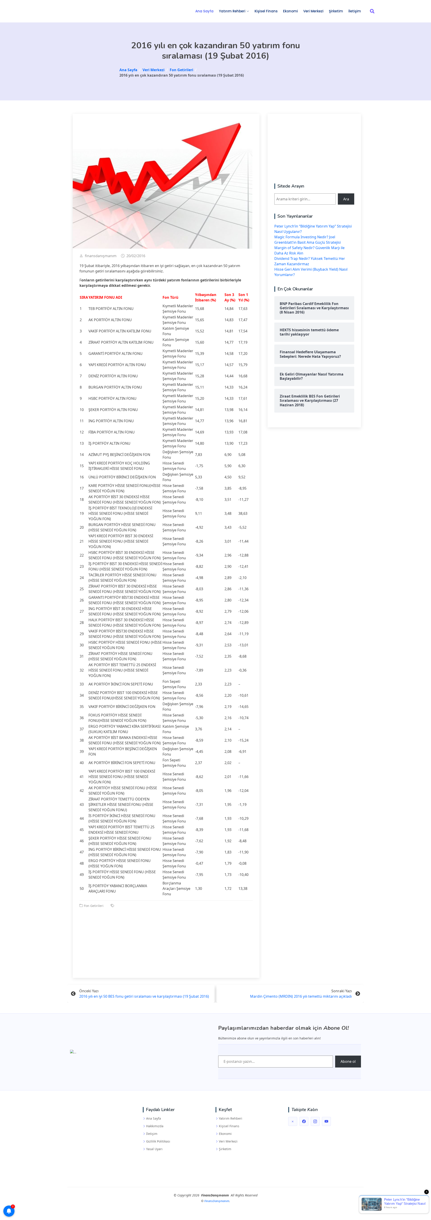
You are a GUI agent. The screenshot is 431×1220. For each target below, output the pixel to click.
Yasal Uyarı (154, 1149)
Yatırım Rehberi (230, 1118)
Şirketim (336, 11)
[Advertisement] (166, 939)
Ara (346, 199)
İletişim (354, 11)
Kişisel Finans (266, 11)
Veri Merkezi (313, 11)
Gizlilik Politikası (158, 1141)
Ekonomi (290, 11)
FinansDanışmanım (216, 1201)
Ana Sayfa (204, 11)
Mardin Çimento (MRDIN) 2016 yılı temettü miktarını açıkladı (301, 996)
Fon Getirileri (93, 906)
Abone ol (348, 1061)
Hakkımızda (154, 1126)
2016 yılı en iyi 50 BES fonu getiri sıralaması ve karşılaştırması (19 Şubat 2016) (144, 996)
